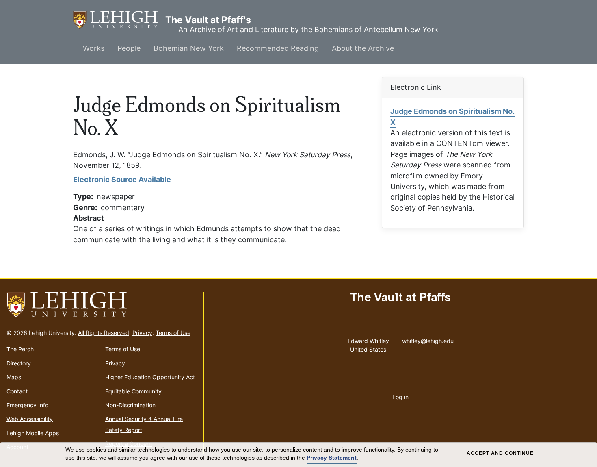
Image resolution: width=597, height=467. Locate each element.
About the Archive (363, 48)
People (129, 48)
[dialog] (298, 455)
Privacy (142, 333)
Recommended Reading (278, 48)
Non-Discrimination (130, 405)
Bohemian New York (189, 48)
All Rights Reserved (103, 333)
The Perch (20, 349)
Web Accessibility (29, 419)
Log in (400, 397)
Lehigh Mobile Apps (32, 433)
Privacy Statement (332, 457)
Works (93, 48)
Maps (13, 377)
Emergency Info (27, 405)
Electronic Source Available (122, 179)
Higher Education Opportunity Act (150, 377)
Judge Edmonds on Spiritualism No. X (452, 116)
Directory (18, 363)
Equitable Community (133, 391)
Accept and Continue (500, 453)
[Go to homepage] (101, 305)
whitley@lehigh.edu (428, 339)
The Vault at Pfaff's (119, 20)
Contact (17, 391)
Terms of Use (173, 333)
